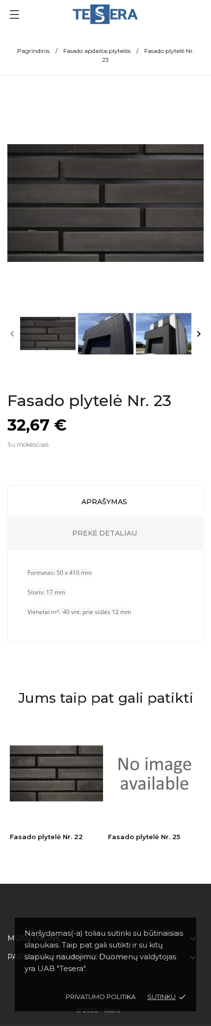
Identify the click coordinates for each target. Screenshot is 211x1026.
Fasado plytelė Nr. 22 (46, 837)
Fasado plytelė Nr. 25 (144, 837)
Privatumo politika (100, 996)
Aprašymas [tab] (104, 501)
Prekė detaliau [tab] (104, 533)
